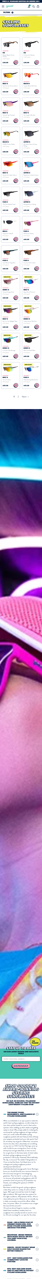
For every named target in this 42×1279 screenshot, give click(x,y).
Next (24, 396)
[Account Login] (29, 6)
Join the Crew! (21, 1066)
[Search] (33, 6)
